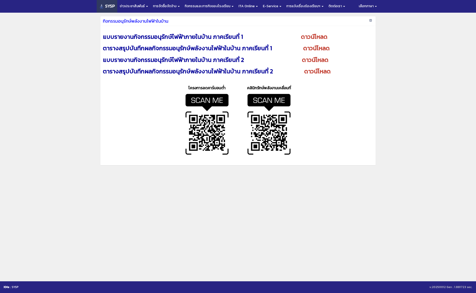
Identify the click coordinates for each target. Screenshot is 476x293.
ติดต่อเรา (335, 6)
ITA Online (246, 6)
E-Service (271, 6)
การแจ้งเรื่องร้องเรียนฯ (303, 6)
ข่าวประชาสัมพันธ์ (133, 6)
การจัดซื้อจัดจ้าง (165, 6)
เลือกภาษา (366, 6)
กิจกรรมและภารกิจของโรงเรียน (208, 6)
